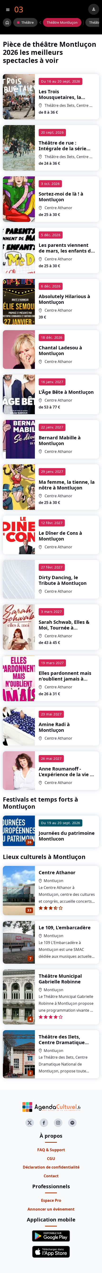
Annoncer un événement (51, 1209)
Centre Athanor (57, 872)
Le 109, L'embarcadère (65, 927)
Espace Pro (51, 1200)
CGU (51, 1158)
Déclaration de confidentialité (51, 1167)
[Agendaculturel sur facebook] (44, 1122)
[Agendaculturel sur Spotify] (72, 1122)
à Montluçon (63, 102)
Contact (51, 1176)
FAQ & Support (51, 1149)
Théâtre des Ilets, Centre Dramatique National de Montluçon (66, 1042)
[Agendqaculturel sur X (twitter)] (29, 1122)
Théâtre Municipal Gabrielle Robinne (60, 979)
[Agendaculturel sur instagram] (58, 1122)
